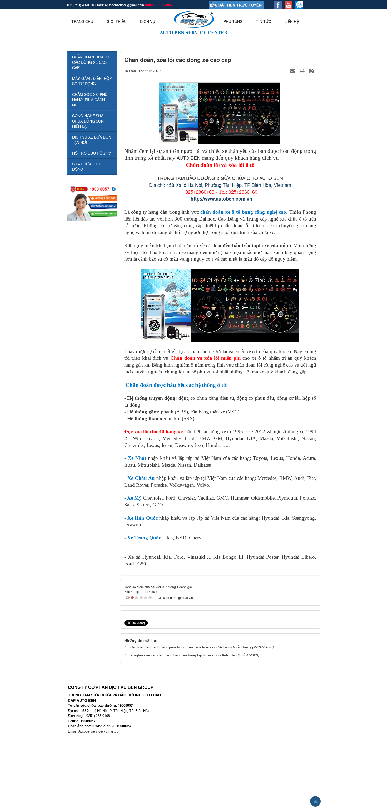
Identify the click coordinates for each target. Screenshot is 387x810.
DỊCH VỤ (147, 21)
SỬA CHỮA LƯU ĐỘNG (86, 166)
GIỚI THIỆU (117, 21)
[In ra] (303, 70)
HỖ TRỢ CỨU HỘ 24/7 (91, 153)
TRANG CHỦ (82, 21)
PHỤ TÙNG (233, 21)
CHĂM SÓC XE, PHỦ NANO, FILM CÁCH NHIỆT (89, 100)
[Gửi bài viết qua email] (293, 70)
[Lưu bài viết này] (312, 70)
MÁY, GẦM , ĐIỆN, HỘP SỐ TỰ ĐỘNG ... (92, 81)
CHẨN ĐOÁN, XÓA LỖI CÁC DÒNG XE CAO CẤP (91, 62)
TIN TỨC (263, 21)
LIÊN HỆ (292, 21)
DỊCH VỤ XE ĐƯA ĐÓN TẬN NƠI (91, 139)
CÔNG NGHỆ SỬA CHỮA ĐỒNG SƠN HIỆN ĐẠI (88, 121)
